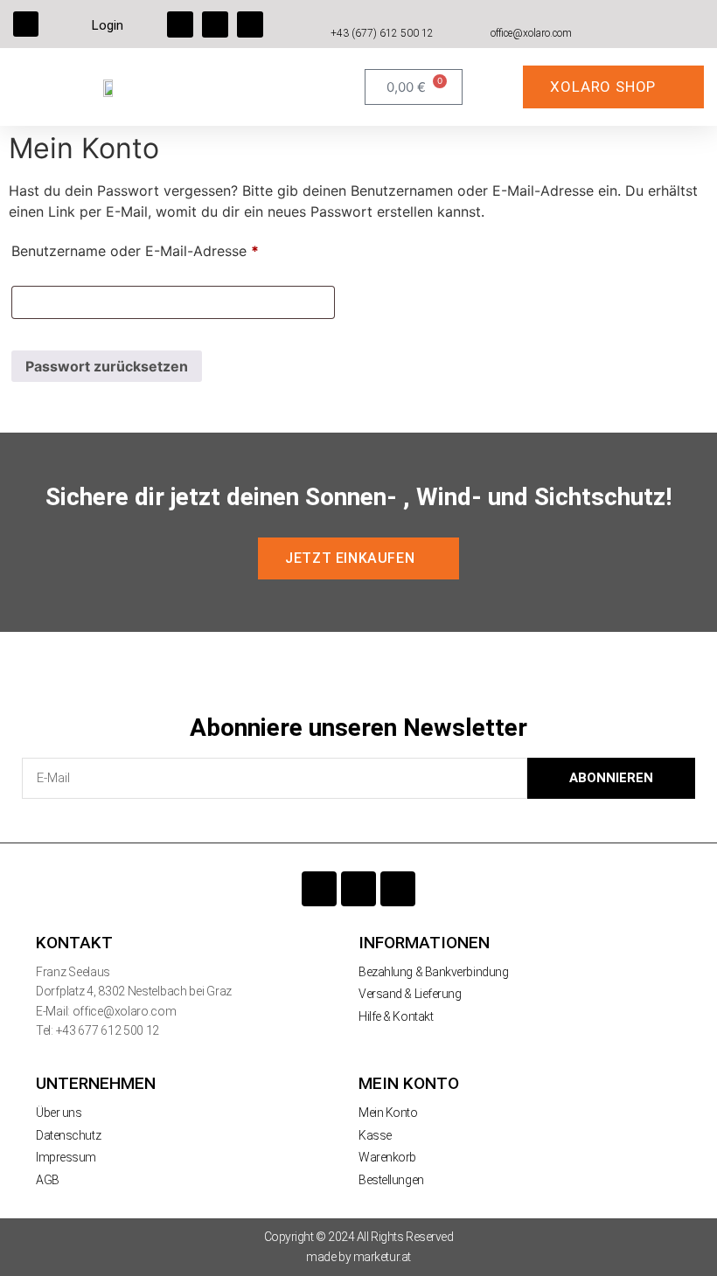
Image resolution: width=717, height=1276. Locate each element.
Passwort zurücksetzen (106, 366)
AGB (47, 1180)
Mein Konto (388, 1113)
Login (107, 25)
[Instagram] (215, 24)
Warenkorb (387, 1157)
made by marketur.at (358, 1257)
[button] (25, 24)
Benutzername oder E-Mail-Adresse (173, 248)
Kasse (375, 1135)
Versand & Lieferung (409, 994)
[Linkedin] (250, 24)
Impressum (66, 1157)
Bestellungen (391, 1180)
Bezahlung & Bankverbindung (433, 972)
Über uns (58, 1113)
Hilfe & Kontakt (395, 1016)
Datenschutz (68, 1135)
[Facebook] (180, 24)
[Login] (78, 24)
